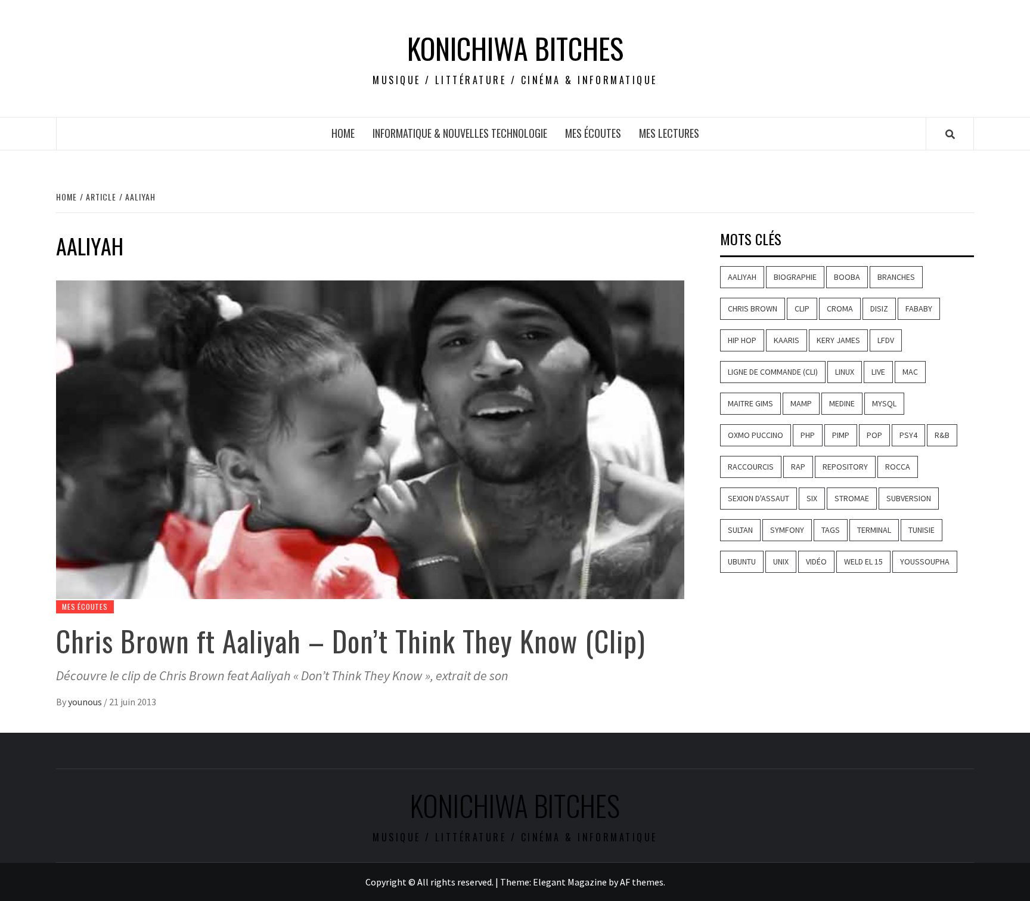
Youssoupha (925, 561)
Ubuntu (742, 561)
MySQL (884, 403)
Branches (896, 276)
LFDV (885, 340)
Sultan (740, 529)
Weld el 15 (863, 561)
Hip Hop (742, 340)
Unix (781, 561)
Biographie (795, 276)
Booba (847, 276)
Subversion (908, 498)
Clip (802, 308)
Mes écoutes (593, 133)
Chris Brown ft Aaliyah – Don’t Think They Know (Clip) (351, 640)
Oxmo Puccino (755, 435)
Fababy (918, 308)
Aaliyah (742, 276)
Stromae (851, 498)
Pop (874, 435)
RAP (798, 466)
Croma (840, 308)
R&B (942, 435)
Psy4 (908, 435)
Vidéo (816, 561)
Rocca (897, 466)
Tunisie (921, 529)
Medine (842, 403)
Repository (845, 466)
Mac (910, 371)
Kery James (838, 340)
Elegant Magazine (570, 882)
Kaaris (786, 340)
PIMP (840, 435)
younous (86, 702)
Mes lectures (669, 133)
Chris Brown (752, 308)
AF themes (641, 882)
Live (878, 371)
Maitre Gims (750, 403)
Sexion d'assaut (758, 498)
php (808, 435)
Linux (844, 371)
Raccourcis (751, 466)
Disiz (879, 308)
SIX (811, 498)
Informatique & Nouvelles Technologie (460, 133)
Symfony (787, 529)
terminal (874, 529)
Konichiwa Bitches (515, 48)
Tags (830, 529)
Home (343, 133)
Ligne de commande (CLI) (773, 371)
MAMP (801, 403)
